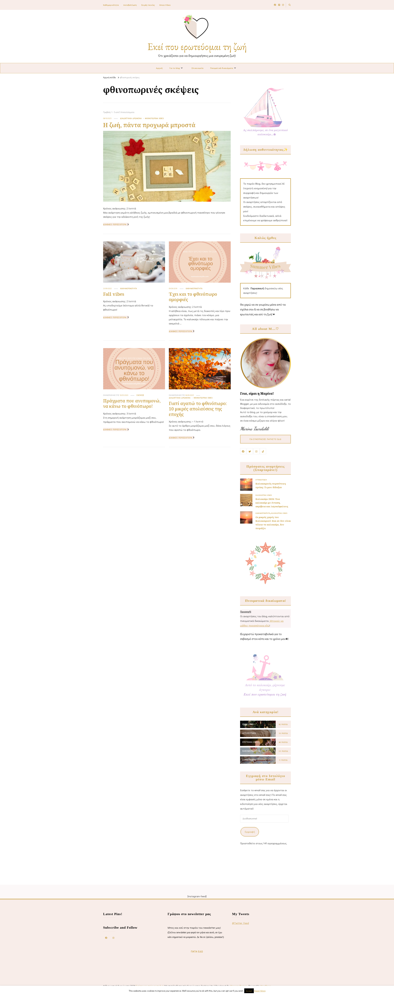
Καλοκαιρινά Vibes (263, 495)
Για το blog (174, 68)
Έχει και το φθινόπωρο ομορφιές (193, 296)
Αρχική (159, 68)
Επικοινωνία (197, 68)
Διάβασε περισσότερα (114, 224)
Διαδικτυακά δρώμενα (131, 118)
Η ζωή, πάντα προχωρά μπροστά (149, 125)
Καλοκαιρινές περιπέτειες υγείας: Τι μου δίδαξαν (270, 485)
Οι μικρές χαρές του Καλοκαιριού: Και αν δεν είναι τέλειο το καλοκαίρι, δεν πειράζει (273, 523)
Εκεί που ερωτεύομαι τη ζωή (197, 46)
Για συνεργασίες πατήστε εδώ (265, 439)
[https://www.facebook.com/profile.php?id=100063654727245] (106, 937)
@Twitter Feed (240, 923)
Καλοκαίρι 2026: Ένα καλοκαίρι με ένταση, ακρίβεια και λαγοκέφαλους (271, 502)
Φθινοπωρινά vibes (154, 118)
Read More (259, 990)
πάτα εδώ (197, 951)
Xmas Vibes (165, 5)
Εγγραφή (250, 832)
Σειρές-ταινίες (148, 5)
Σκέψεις (140, 395)
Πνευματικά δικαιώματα (221, 68)
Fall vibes (113, 294)
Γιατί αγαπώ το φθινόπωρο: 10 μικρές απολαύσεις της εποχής (198, 408)
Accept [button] (249, 990)
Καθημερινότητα (111, 5)
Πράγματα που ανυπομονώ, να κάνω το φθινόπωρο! (132, 403)
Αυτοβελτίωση (130, 5)
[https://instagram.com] (113, 937)
